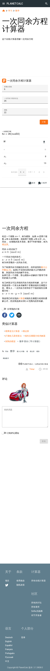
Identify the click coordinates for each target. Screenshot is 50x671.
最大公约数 (20, 351)
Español (8, 645)
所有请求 (35, 607)
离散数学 (6, 358)
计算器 (21, 298)
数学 (17, 10)
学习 (10, 10)
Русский (9, 657)
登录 (23, 637)
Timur (31, 369)
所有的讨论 (36, 602)
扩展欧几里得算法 (13, 336)
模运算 (5, 244)
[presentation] (11, 134)
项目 (7, 580)
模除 (37, 351)
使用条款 (20, 580)
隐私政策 (20, 585)
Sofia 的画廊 (37, 611)
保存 (32, 183)
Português (9, 653)
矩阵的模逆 (10, 341)
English (8, 641)
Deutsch (9, 637)
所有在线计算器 (38, 580)
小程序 (42, 183)
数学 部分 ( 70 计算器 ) (29, 341)
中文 (7, 661)
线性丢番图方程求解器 (35, 336)
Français (9, 649)
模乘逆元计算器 (12, 331)
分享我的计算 (13, 309)
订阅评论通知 (12, 433)
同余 (6, 351)
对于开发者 (36, 615)
